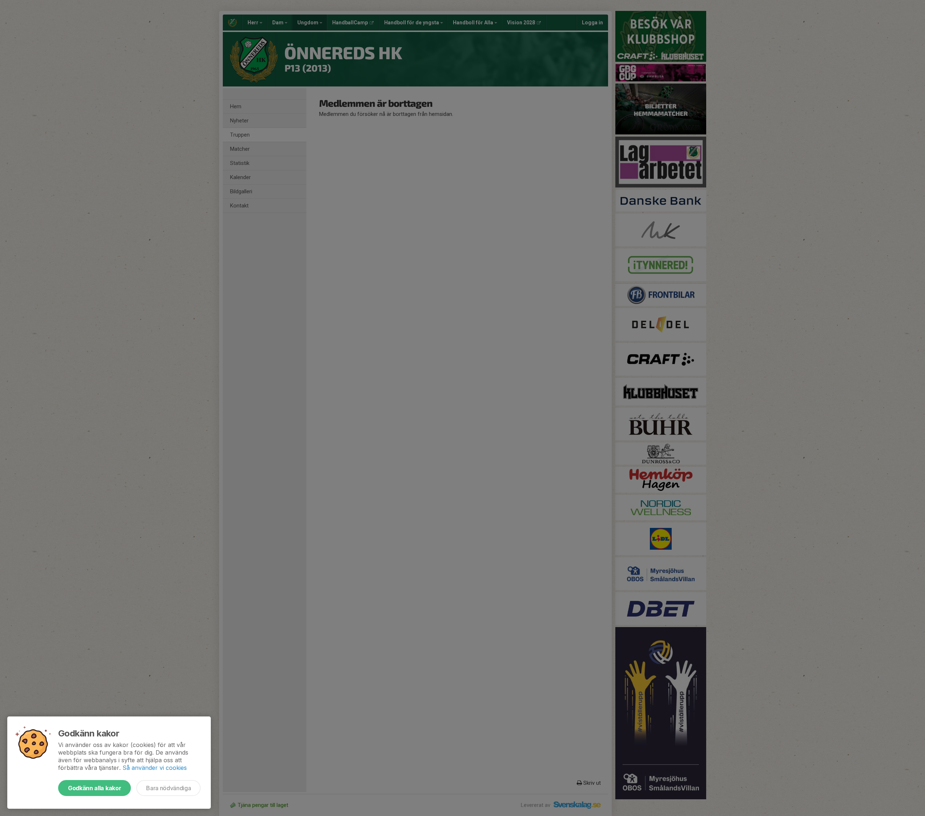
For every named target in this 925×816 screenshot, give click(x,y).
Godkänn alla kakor (94, 788)
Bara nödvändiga (168, 788)
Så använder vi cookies (154, 767)
